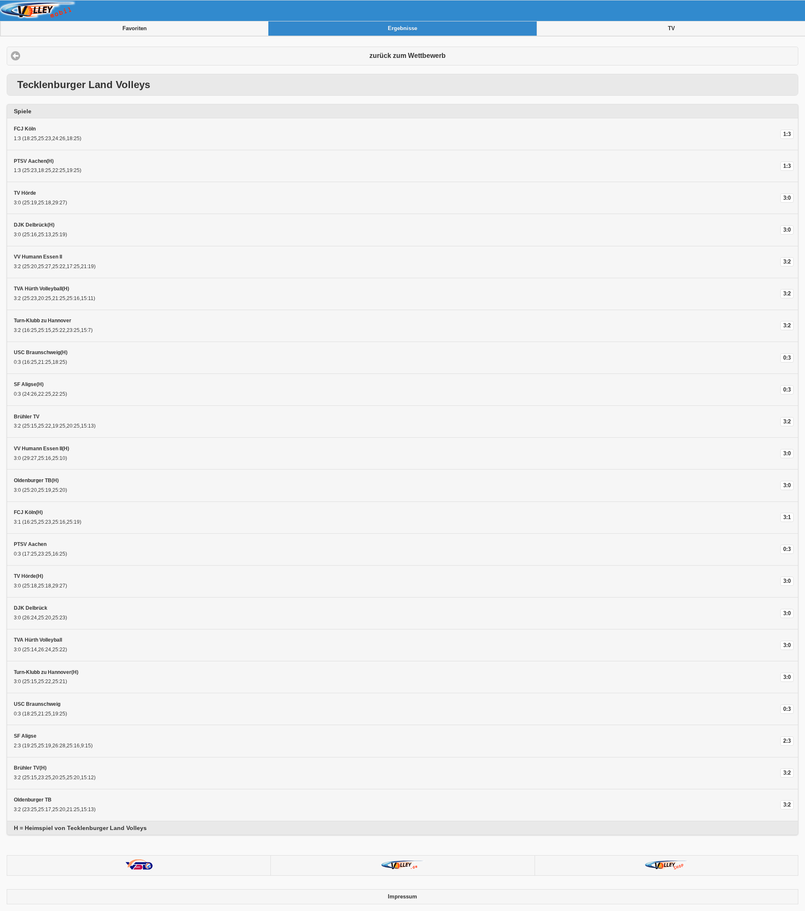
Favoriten (134, 28)
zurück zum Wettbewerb (407, 55)
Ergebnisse (402, 28)
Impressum (402, 897)
